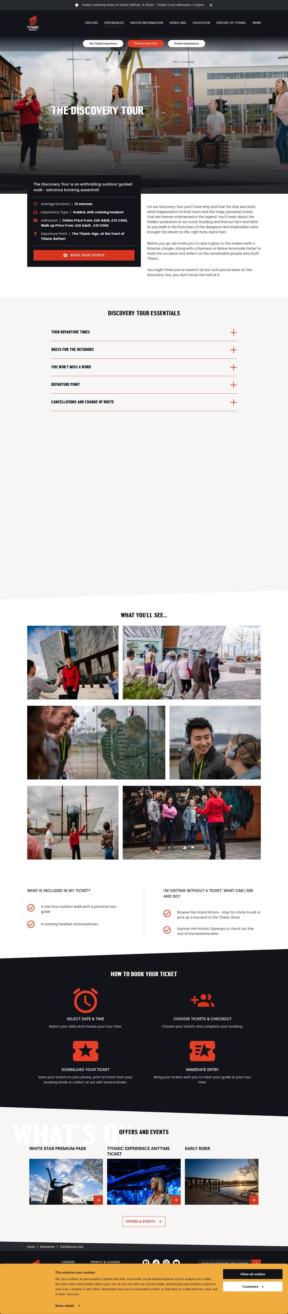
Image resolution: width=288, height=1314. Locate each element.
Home (31, 1246)
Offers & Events (140, 1221)
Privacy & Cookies (105, 1262)
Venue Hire (178, 23)
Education (201, 23)
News (257, 23)
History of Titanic (231, 23)
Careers (68, 1262)
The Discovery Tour (145, 43)
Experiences (114, 23)
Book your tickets (87, 255)
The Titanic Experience (103, 43)
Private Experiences (186, 43)
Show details (64, 1305)
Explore (91, 23)
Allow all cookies (252, 1274)
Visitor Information (146, 23)
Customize (250, 1286)
